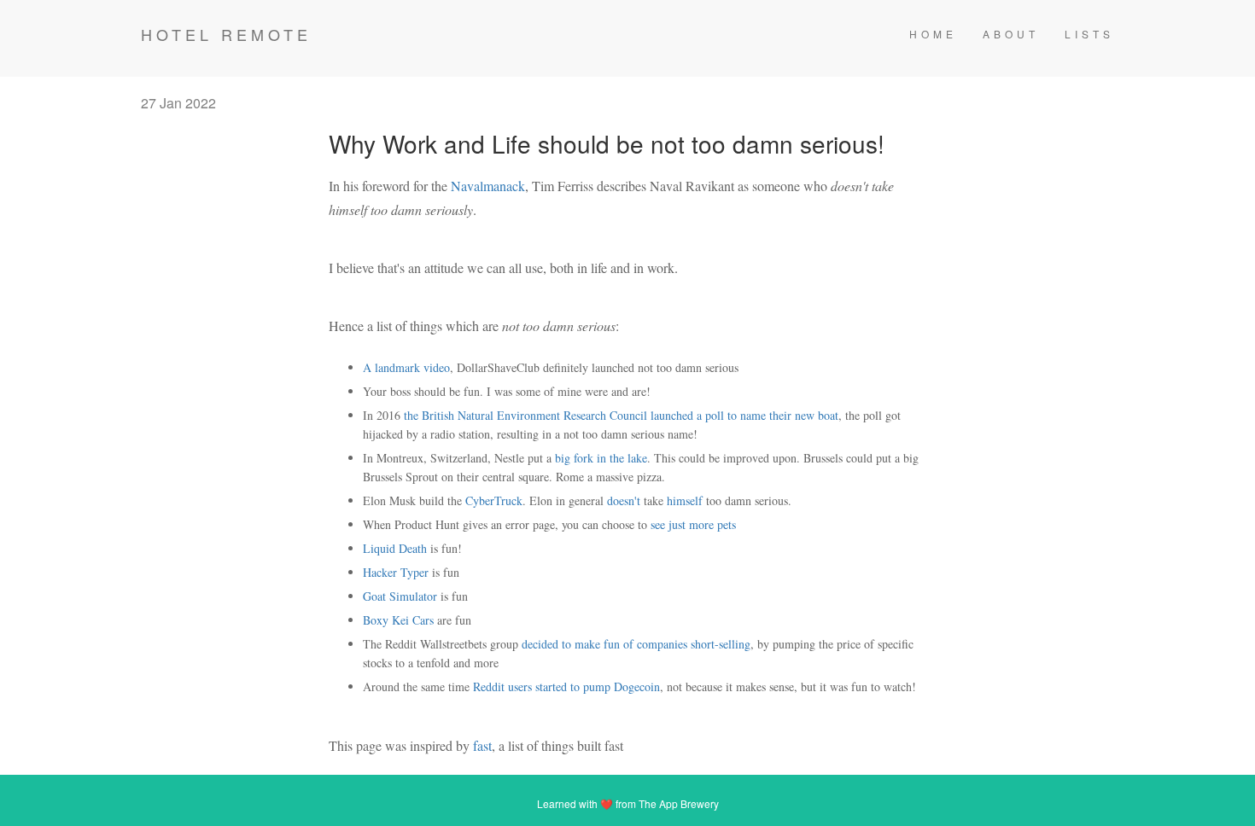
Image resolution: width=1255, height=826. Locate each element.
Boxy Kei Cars (398, 620)
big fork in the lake (601, 458)
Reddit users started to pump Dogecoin (566, 686)
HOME (933, 33)
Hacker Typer (396, 572)
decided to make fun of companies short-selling (636, 644)
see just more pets (693, 524)
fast (482, 745)
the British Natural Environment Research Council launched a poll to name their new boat (621, 415)
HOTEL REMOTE (226, 34)
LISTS (1089, 33)
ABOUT (1011, 33)
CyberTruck (493, 500)
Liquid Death (395, 548)
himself (685, 500)
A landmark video (406, 367)
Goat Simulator (400, 596)
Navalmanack (488, 186)
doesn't (623, 500)
